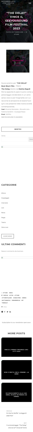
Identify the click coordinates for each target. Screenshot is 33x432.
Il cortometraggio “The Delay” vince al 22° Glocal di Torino (17, 425)
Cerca (3, 136)
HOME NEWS (7, 236)
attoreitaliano (7, 297)
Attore (16, 34)
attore (17, 295)
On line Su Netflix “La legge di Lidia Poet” (16, 413)
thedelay (5, 302)
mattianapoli (6, 300)
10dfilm (5, 295)
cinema (24, 297)
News (3, 212)
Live (2, 208)
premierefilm (16, 300)
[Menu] (30, 3)
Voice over (4, 227)
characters (17, 297)
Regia (3, 217)
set (22, 300)
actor (11, 295)
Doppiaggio (5, 198)
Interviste (4, 203)
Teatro (3, 222)
